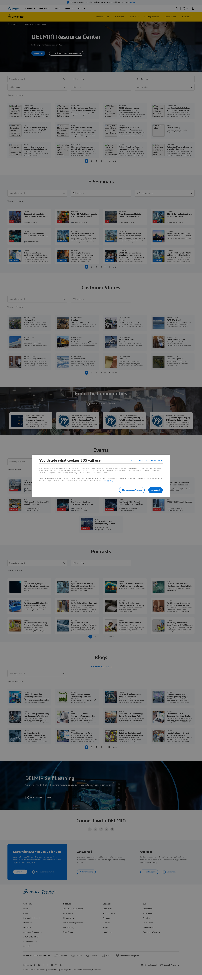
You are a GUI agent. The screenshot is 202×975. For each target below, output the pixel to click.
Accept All (155, 490)
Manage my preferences (132, 490)
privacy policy (107, 480)
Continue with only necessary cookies (148, 460)
